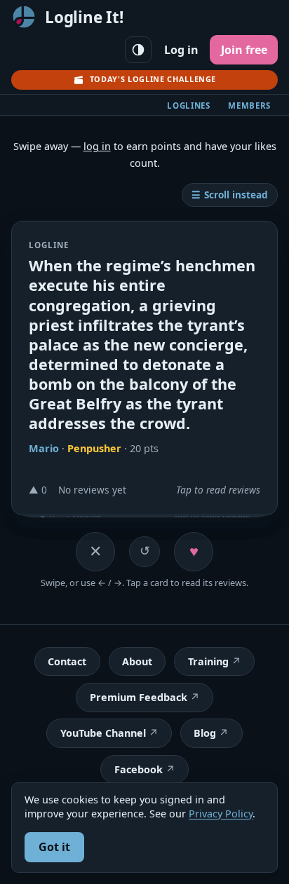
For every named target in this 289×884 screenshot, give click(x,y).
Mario (44, 447)
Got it (54, 847)
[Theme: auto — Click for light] (138, 49)
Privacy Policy (221, 813)
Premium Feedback (138, 697)
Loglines (188, 105)
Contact (67, 661)
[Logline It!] (23, 16)
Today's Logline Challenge (153, 79)
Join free (244, 49)
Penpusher (94, 447)
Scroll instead (230, 194)
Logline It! (84, 17)
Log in (181, 49)
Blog (205, 733)
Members (249, 105)
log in (97, 146)
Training (208, 661)
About (137, 661)
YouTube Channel (103, 733)
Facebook (138, 769)
